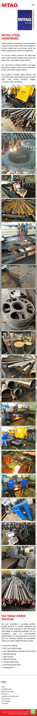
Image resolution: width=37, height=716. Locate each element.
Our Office (4, 703)
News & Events (6, 699)
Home (3, 687)
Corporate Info (6, 689)
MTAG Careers (6, 701)
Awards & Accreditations (9, 696)
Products (4, 694)
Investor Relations (7, 691)
